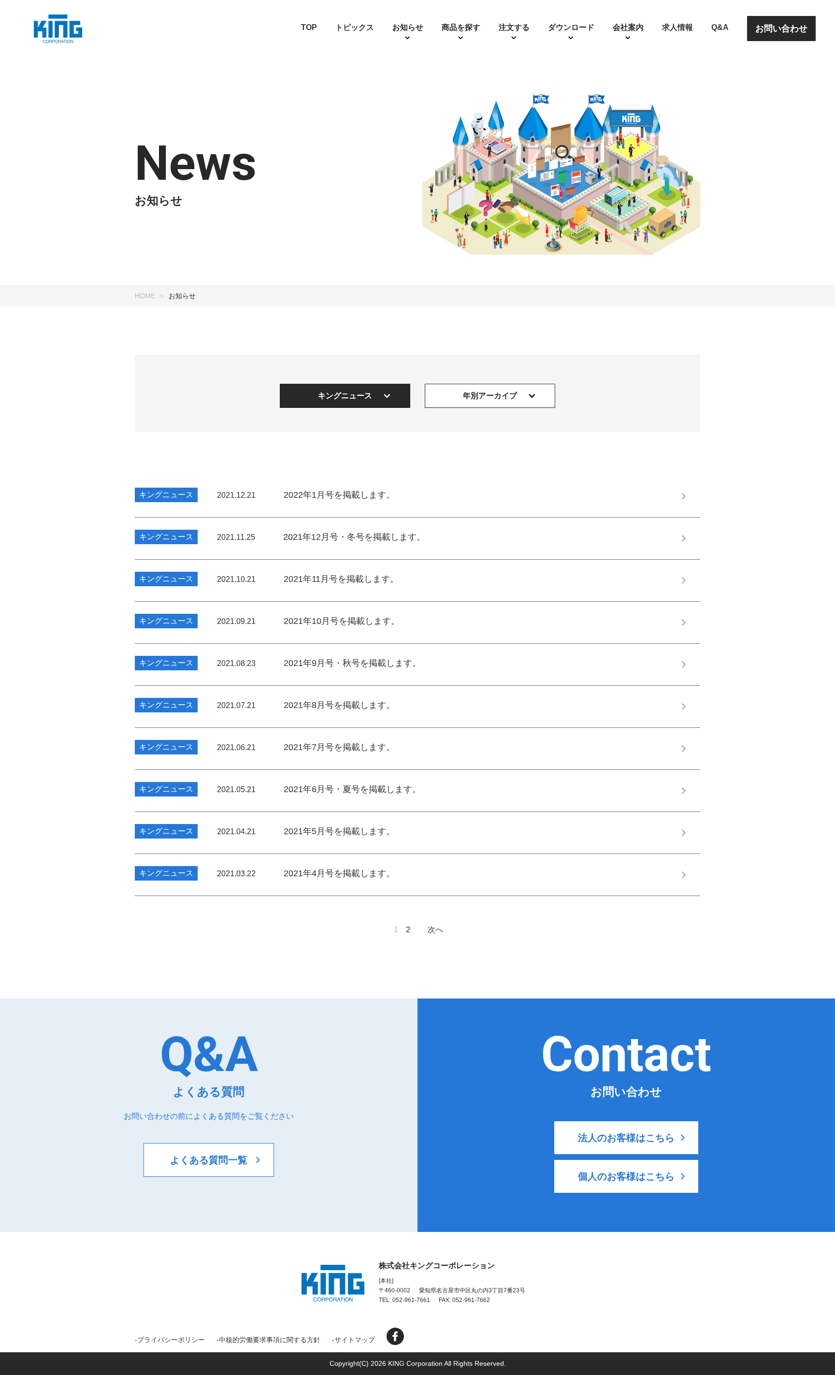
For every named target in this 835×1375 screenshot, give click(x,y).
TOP (309, 27)
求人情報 (677, 27)
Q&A (720, 27)
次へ (435, 930)
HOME (145, 296)
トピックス (354, 27)
